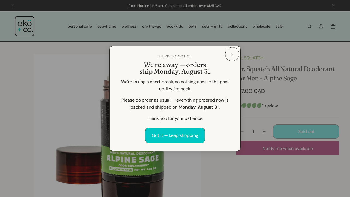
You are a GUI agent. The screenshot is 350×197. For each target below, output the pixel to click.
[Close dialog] (232, 54)
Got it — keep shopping (175, 135)
